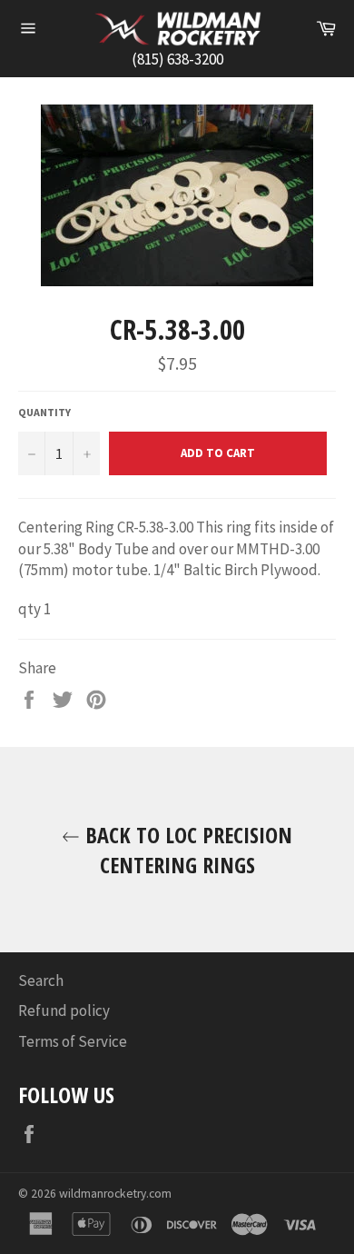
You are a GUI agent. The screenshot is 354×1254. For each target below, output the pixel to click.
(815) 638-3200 (177, 59)
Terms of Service (72, 1041)
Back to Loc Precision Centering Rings (186, 850)
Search (41, 980)
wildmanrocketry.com (115, 1193)
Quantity (44, 412)
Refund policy (64, 1010)
